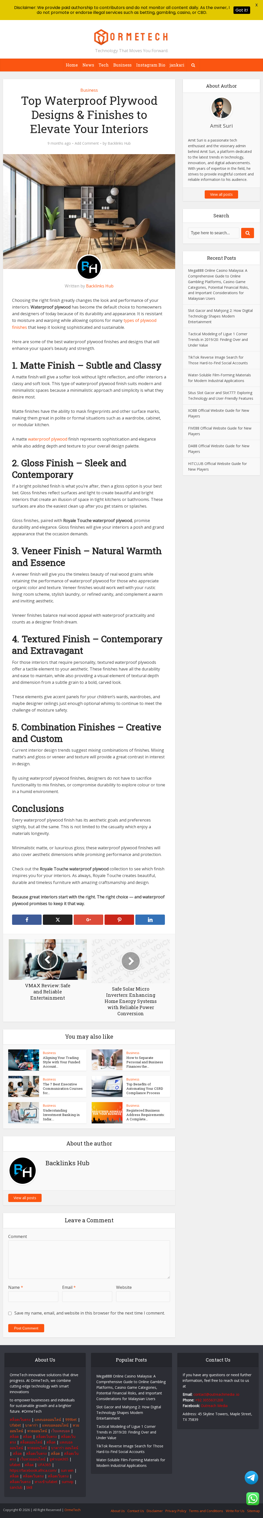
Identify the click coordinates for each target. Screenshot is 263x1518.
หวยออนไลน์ (37, 1430)
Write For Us (235, 1510)
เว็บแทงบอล (60, 1430)
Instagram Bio (150, 65)
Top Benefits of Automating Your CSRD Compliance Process (144, 1088)
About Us (118, 1510)
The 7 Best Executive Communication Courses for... (63, 1088)
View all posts (25, 1197)
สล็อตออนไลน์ (31, 1442)
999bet (71, 1419)
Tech (104, 65)
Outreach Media (214, 1405)
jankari (177, 65)
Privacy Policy (175, 1510)
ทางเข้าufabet (46, 1481)
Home (72, 65)
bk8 (29, 1487)
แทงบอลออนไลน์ (48, 1419)
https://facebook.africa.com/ (33, 1470)
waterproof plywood (47, 439)
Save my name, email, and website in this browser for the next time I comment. (89, 1313)
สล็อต (14, 1436)
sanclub (16, 1487)
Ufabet (15, 1425)
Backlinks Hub (119, 143)
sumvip (67, 1481)
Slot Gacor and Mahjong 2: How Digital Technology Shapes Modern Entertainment (220, 316)
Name (15, 1287)
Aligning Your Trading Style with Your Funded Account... (61, 1062)
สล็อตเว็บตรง (20, 1419)
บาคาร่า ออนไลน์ (64, 1447)
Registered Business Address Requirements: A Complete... (145, 1114)
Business (122, 65)
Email (69, 1287)
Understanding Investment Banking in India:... (61, 1114)
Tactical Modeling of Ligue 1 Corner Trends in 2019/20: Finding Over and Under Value (218, 339)
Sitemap (253, 1510)
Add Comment (87, 143)
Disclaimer (155, 1510)
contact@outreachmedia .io (216, 1394)
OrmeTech (72, 1509)
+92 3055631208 (209, 1400)
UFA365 (44, 1464)
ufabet (15, 1464)
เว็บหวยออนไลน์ (32, 1459)
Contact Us (135, 1510)
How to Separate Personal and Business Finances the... (144, 1062)
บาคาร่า (31, 1425)
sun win (67, 1470)
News (88, 65)
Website (124, 1287)
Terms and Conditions (206, 1510)
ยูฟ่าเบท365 (59, 1459)
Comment (17, 1236)
